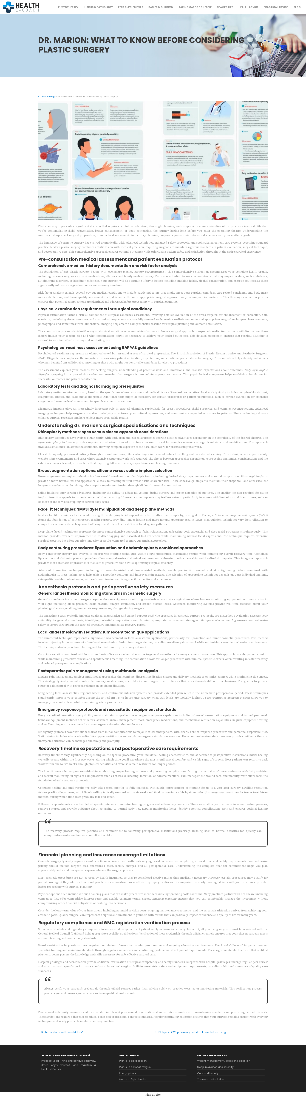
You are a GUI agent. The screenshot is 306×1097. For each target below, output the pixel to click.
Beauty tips (225, 7)
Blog (297, 7)
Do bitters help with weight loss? (62, 1032)
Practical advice (276, 7)
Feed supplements (130, 7)
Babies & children (160, 7)
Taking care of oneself (195, 7)
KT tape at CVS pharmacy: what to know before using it (193, 1032)
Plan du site (153, 1094)
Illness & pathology (98, 7)
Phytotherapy (68, 7)
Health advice (248, 7)
